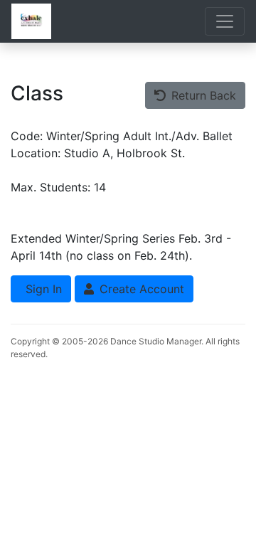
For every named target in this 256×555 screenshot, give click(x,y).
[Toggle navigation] (225, 21)
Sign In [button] (42, 289)
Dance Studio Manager (155, 341)
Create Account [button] (140, 289)
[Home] (31, 21)
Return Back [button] (202, 95)
